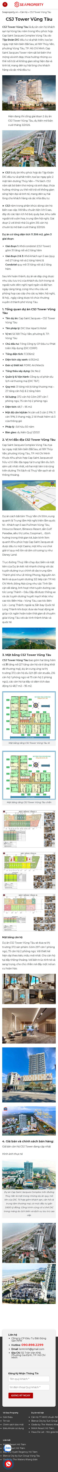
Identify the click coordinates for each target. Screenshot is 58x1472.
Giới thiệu (8, 1417)
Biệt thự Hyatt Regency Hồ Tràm (20, 1452)
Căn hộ (24, 12)
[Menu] (5, 4)
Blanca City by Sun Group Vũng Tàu (21, 1455)
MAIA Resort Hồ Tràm (42, 1428)
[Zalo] (7, 1448)
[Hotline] (8, 1464)
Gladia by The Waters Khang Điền (20, 1459)
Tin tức (6, 1421)
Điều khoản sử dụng (13, 1428)
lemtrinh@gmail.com (31, 1349)
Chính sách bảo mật (13, 1424)
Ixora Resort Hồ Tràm (14, 1448)
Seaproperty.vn (10, 12)
